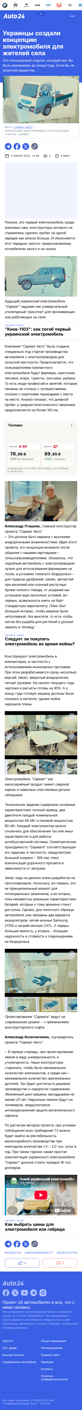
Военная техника (13, 1355)
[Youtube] (24, 1292)
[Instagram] (42, 1292)
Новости (7, 1341)
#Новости (13, 1252)
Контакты (47, 1369)
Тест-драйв (9, 1348)
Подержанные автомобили (19, 1362)
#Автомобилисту (39, 1252)
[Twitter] (15, 1292)
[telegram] (8, 146)
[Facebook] (5, 1292)
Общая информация (53, 1341)
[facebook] (17, 146)
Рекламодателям (52, 1348)
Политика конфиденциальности (54, 1378)
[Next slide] (71, 736)
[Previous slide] (10, 736)
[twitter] (25, 146)
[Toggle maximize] (71, 716)
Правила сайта (50, 1355)
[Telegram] (33, 1292)
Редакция (47, 1362)
